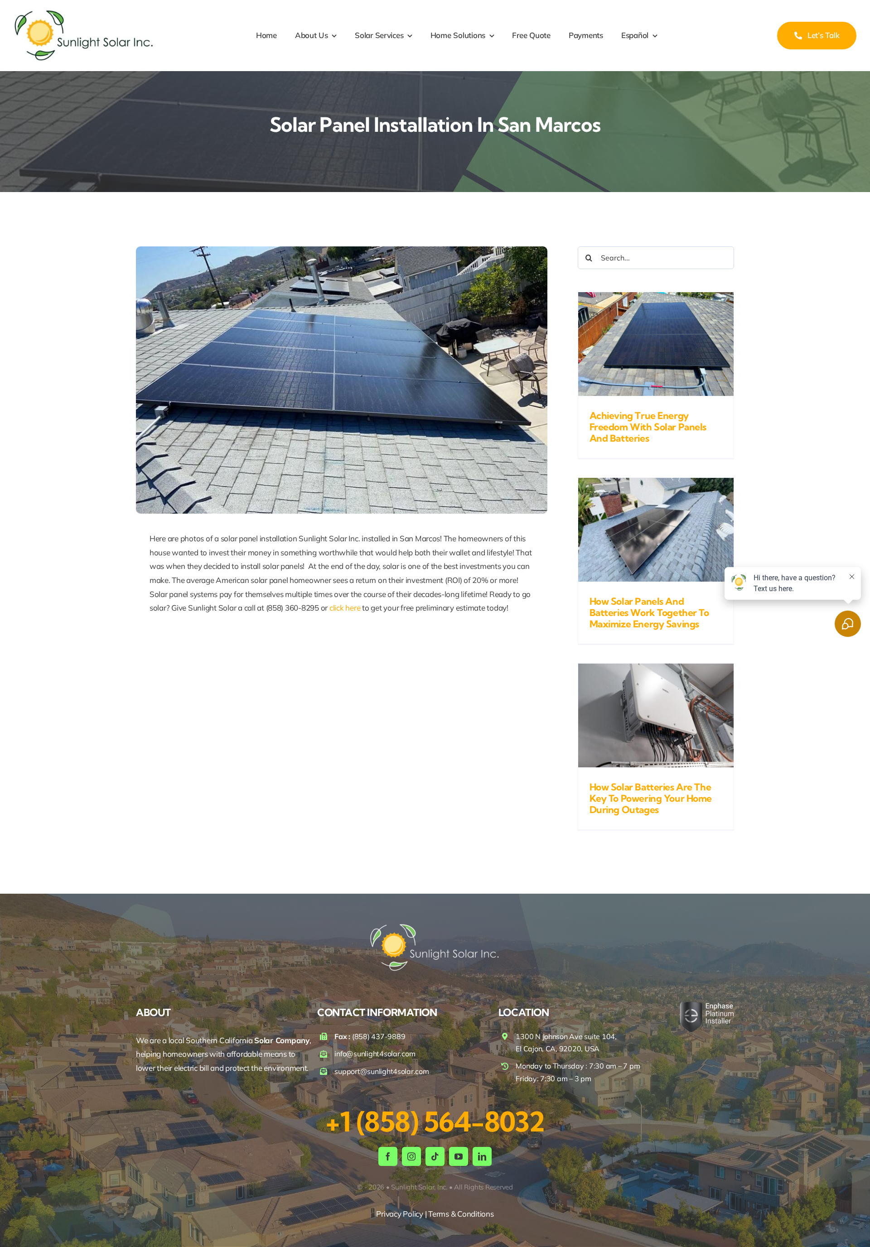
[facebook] (387, 1156)
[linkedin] (482, 1156)
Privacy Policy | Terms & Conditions (434, 1213)
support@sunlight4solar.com (381, 1071)
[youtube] (458, 1156)
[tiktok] (435, 1156)
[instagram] (411, 1156)
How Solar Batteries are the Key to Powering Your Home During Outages (651, 798)
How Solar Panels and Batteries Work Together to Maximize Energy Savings (649, 612)
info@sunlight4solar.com (374, 1053)
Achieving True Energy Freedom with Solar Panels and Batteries (648, 426)
